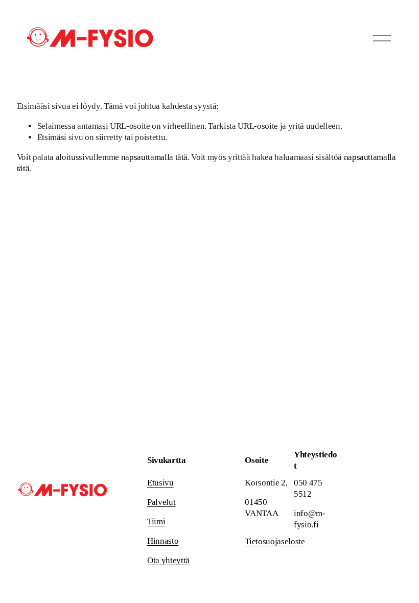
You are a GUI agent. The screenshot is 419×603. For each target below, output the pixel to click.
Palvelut (161, 502)
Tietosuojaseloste (275, 541)
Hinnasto (162, 541)
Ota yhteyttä (168, 560)
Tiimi (156, 521)
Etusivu (160, 483)
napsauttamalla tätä (154, 157)
